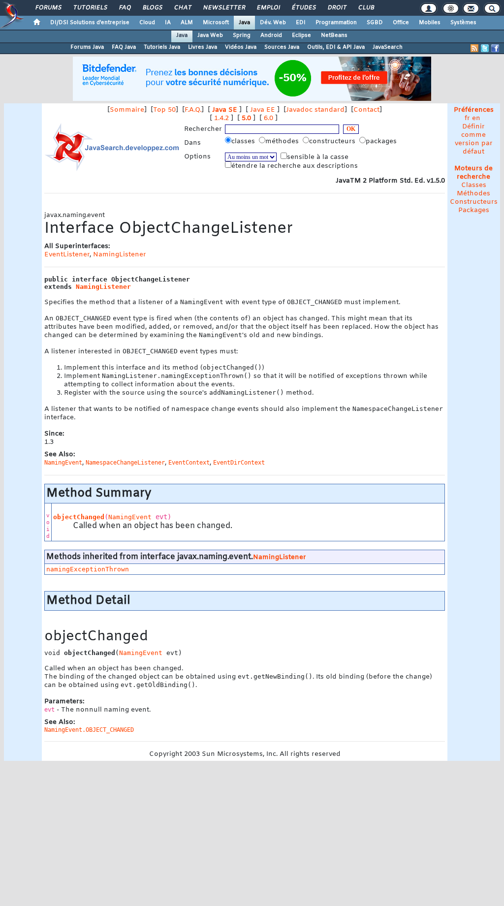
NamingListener (119, 254)
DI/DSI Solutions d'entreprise (89, 22)
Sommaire (127, 110)
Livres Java (202, 47)
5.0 (246, 118)
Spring (242, 35)
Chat (182, 8)
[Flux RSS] (474, 48)
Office (401, 22)
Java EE (262, 110)
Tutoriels (90, 8)
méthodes (283, 141)
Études (303, 8)
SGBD (375, 22)
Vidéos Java (240, 47)
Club (366, 8)
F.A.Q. (193, 110)
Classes (473, 185)
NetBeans (334, 35)
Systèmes (463, 22)
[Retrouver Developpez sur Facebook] (495, 48)
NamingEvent (130, 517)
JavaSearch (388, 47)
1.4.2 (221, 118)
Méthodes (473, 193)
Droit (336, 8)
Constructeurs (474, 202)
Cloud (147, 22)
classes (244, 141)
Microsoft (216, 22)
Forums (48, 8)
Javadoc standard (315, 110)
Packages (473, 210)
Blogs (152, 8)
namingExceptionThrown (87, 569)
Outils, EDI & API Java (336, 47)
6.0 (268, 118)
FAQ (124, 8)
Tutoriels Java (162, 47)
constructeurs (333, 141)
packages (382, 141)
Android (271, 35)
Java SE (224, 110)
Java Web (210, 35)
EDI (301, 22)
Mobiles (430, 22)
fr (467, 118)
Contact (366, 110)
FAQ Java (124, 47)
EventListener (67, 254)
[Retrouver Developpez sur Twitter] (485, 48)
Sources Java (281, 47)
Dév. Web (273, 22)
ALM (187, 22)
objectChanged (78, 517)
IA (168, 22)
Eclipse (301, 35)
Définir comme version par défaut (474, 139)
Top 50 (164, 110)
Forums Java (87, 47)
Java (244, 22)
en (476, 118)
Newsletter (224, 8)
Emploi (268, 8)
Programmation (336, 22)
